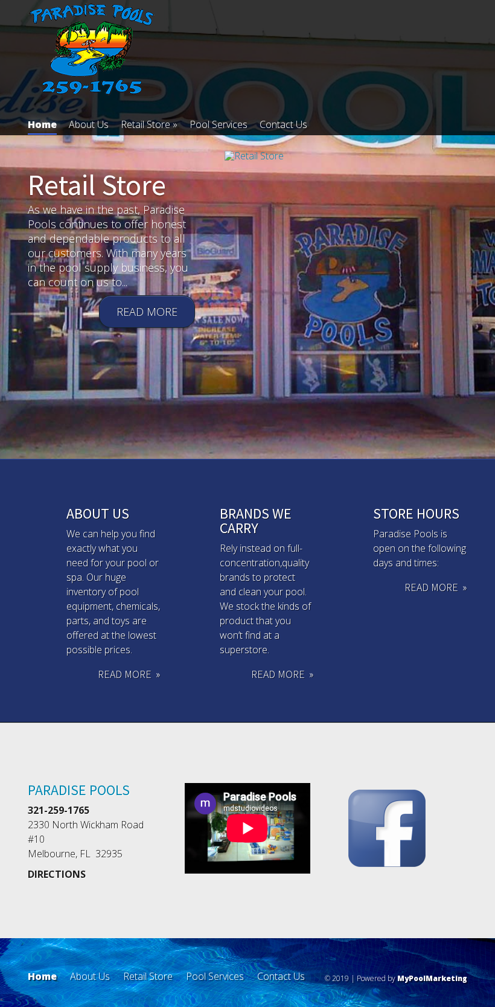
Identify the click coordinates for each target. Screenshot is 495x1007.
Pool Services (219, 124)
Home (42, 124)
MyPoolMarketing (432, 978)
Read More (147, 311)
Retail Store (149, 124)
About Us (89, 124)
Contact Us (283, 124)
